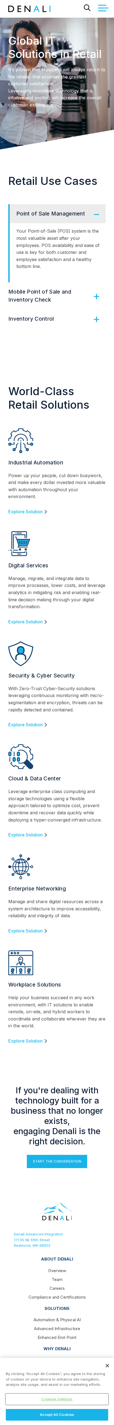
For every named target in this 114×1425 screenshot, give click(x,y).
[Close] (107, 1366)
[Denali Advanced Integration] (29, 9)
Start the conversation (57, 1161)
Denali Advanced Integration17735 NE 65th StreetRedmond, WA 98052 (38, 1240)
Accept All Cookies (57, 1414)
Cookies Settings (56, 1399)
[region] (57, 1391)
